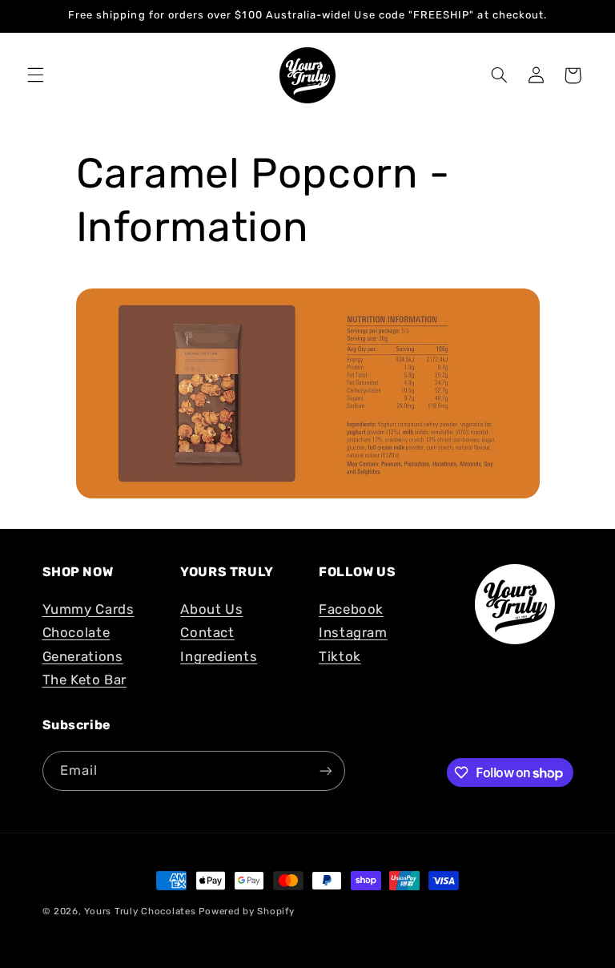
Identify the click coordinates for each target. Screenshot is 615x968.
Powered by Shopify (246, 911)
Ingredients (218, 656)
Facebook (351, 609)
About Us (211, 609)
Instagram (353, 632)
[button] (35, 75)
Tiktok (340, 656)
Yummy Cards (88, 609)
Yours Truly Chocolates (139, 911)
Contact (207, 632)
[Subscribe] (325, 770)
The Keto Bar (84, 680)
